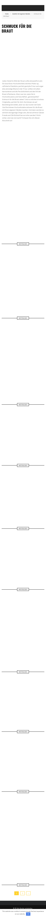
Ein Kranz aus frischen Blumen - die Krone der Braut (23, 858)
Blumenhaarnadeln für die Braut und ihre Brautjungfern (23, 504)
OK (28, 914)
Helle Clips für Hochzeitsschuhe (23, 296)
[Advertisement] (23, 55)
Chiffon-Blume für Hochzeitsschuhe (23, 769)
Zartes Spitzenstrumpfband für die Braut (23, 382)
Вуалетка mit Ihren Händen (23, 567)
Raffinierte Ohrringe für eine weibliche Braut (23, 648)
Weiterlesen (23, 244)
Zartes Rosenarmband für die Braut (23, 443)
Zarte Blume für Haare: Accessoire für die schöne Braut (23, 220)
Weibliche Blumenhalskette (23, 709)
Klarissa (28, 225)
